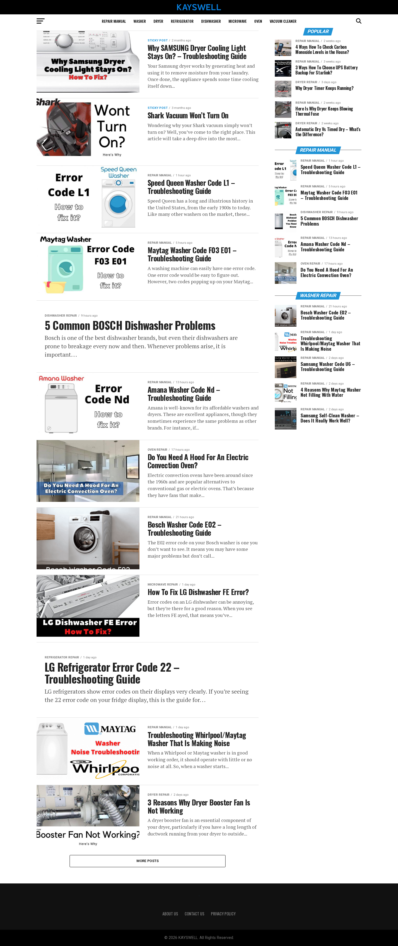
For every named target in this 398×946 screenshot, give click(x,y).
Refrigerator (182, 21)
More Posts (147, 861)
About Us (170, 913)
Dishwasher (211, 21)
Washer (139, 21)
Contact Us (194, 913)
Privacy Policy (223, 913)
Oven (258, 21)
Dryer (158, 21)
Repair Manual (114, 21)
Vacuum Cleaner (283, 21)
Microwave (238, 21)
